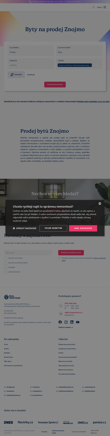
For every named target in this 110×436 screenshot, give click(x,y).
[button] (24, 228)
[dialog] (55, 218)
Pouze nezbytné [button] (53, 228)
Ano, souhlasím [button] (83, 228)
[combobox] (99, 203)
